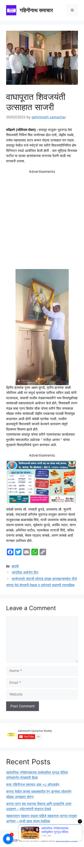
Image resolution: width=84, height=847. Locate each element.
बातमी (15, 566)
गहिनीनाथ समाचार (36, 10)
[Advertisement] (42, 221)
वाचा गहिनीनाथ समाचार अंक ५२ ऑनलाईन (32, 785)
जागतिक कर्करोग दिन (25, 572)
